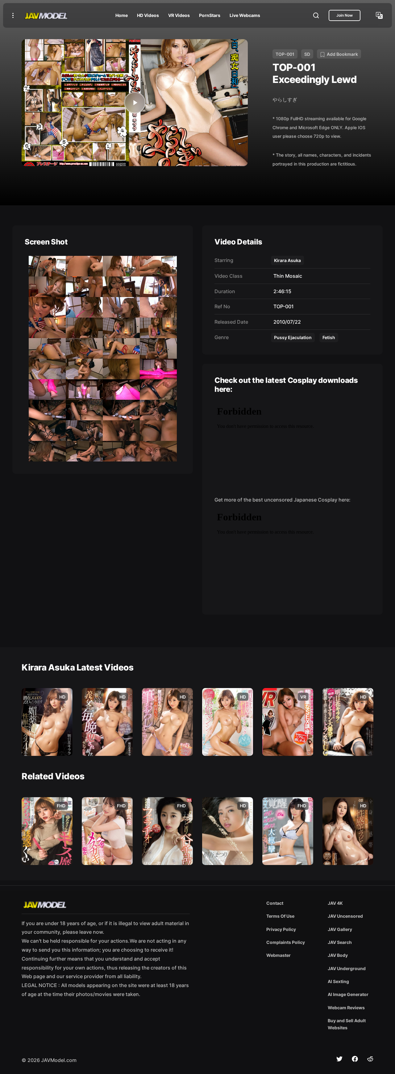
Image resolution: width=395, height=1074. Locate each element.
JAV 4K (335, 903)
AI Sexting (338, 981)
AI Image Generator (348, 994)
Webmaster (278, 955)
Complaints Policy (285, 942)
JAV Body (338, 955)
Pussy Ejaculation (293, 337)
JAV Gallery (340, 929)
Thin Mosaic (286, 276)
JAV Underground (347, 968)
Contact (274, 903)
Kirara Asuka (287, 260)
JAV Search (340, 942)
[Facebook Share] (355, 1059)
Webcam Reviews (346, 1007)
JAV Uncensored (345, 916)
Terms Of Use (280, 916)
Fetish (328, 337)
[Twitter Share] (339, 1059)
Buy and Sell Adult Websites (347, 1024)
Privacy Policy (281, 929)
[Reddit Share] (370, 1059)
